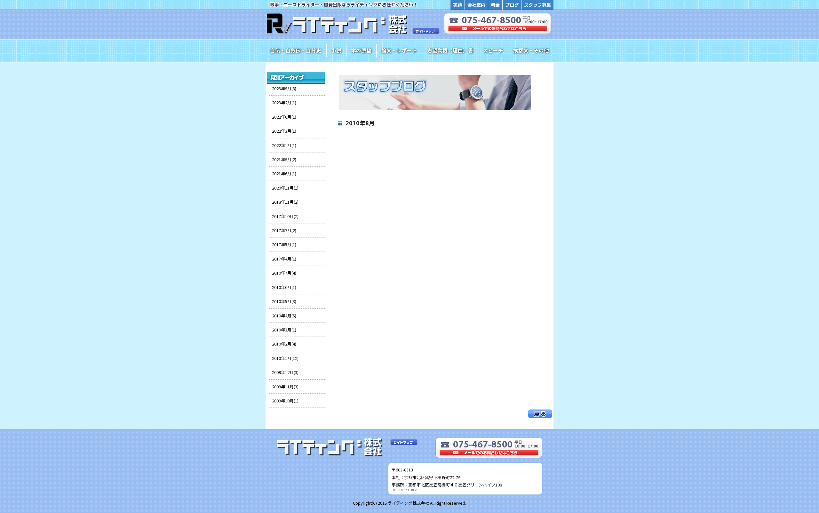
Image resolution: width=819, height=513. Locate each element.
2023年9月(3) (284, 88)
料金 (495, 4)
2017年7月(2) (284, 230)
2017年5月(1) (284, 244)
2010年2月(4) (284, 344)
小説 (336, 50)
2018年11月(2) (285, 202)
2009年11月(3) (285, 387)
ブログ (512, 4)
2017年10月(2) (285, 216)
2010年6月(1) (284, 287)
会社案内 (476, 4)
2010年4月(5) (284, 316)
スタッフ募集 (537, 4)
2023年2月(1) (284, 102)
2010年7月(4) (284, 273)
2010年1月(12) (285, 358)
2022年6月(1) (284, 117)
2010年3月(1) (284, 330)
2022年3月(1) (284, 131)
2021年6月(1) (284, 173)
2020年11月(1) (285, 188)
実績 (457, 4)
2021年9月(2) (284, 159)
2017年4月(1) (284, 259)
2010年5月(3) (284, 301)
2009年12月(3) (285, 372)
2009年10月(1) (285, 401)
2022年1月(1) (284, 145)
